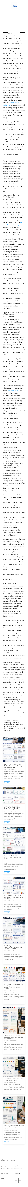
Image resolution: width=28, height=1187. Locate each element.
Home (2, 1178)
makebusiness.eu (13, 391)
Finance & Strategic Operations (11, 900)
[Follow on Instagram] (23, 1179)
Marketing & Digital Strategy (10, 769)
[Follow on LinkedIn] (19, 1179)
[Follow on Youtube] (19, 1181)
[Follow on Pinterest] (16, 1181)
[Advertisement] (14, 19)
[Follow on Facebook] (16, 1179)
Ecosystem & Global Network (11, 990)
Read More (6, 782)
